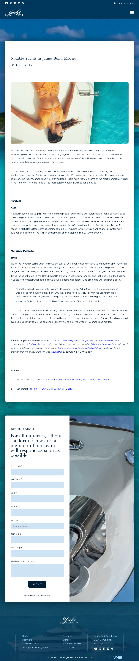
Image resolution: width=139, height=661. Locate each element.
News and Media (72, 644)
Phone (19, 507)
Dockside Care (30, 644)
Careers (67, 640)
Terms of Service (44, 595)
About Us (67, 636)
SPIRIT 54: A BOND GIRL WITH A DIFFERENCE (52, 389)
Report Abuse (29, 595)
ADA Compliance (103, 640)
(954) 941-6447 (125, 4)
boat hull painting (91, 348)
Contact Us (69, 648)
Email (18, 493)
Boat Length (17, 548)
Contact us (56, 352)
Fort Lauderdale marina (41, 344)
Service (14, 520)
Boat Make (16, 534)
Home (25, 636)
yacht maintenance (109, 341)
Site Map (98, 644)
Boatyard (27, 640)
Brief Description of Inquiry (23, 562)
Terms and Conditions (105, 636)
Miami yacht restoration (103, 344)
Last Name (21, 479)
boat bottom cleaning (69, 348)
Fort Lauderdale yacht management (74, 341)
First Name (21, 466)
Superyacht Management (35, 648)
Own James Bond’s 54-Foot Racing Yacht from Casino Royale (78, 380)
